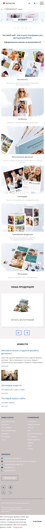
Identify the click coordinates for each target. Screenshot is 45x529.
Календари (5, 434)
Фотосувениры (6, 427)
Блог (29, 431)
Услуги (3, 440)
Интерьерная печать (8, 431)
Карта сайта (5, 511)
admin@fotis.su (9, 467)
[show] (29, 3)
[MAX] (11, 487)
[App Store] (5, 494)
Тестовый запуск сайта (13, 398)
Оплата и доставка (34, 424)
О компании (32, 421)
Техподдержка (32, 437)
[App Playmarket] (12, 494)
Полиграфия (5, 437)
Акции (30, 446)
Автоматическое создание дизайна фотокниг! (20, 352)
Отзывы (30, 449)
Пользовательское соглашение (11, 508)
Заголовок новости (11, 385)
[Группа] (4, 487)
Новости (30, 427)
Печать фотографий (8, 421)
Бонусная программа (35, 434)
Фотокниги (5, 424)
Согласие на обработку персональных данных (16, 509)
